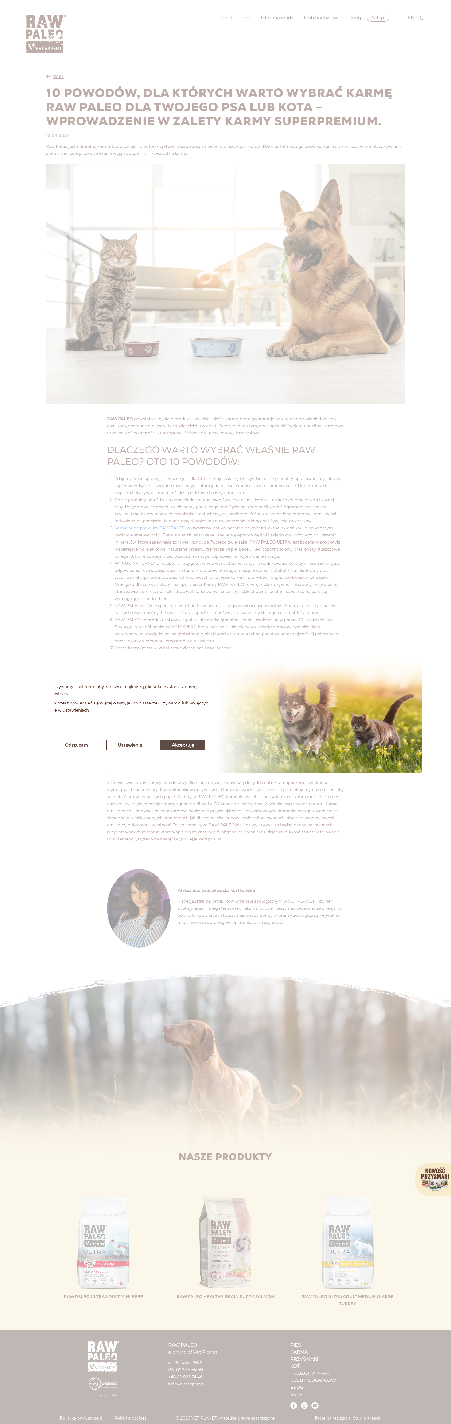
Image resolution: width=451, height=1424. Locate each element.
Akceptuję (183, 745)
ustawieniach (76, 710)
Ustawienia (130, 745)
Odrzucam (76, 745)
